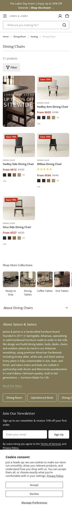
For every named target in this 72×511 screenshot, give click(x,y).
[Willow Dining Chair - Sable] (43, 180)
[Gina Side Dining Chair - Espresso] (4, 238)
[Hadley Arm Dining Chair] (53, 88)
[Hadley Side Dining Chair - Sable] (9, 175)
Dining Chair (43, 103)
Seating (34, 36)
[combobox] (36, 25)
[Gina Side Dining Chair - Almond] (14, 238)
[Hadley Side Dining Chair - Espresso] (4, 175)
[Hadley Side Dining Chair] (19, 145)
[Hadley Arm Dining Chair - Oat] (53, 117)
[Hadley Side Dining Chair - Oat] (19, 175)
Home (6, 36)
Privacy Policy (55, 475)
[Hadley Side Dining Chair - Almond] (14, 175)
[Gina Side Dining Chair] (19, 208)
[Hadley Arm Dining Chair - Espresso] (39, 117)
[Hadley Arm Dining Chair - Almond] (48, 117)
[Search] (64, 25)
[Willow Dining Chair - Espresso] (39, 180)
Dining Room (19, 36)
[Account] (60, 16)
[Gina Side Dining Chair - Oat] (19, 238)
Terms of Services (51, 444)
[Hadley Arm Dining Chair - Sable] (43, 117)
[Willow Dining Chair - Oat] (53, 180)
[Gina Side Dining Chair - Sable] (9, 238)
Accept (34, 485)
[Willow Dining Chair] (53, 145)
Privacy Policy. (11, 448)
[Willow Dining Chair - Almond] (48, 180)
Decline (34, 494)
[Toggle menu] (5, 16)
